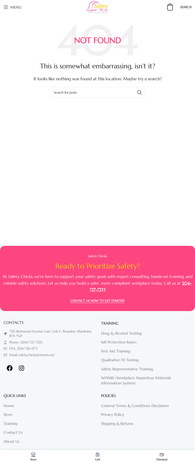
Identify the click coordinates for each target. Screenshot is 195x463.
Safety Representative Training (127, 369)
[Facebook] (9, 368)
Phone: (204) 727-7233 (25, 342)
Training (10, 423)
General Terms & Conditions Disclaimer (135, 405)
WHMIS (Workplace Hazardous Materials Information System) (136, 380)
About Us (12, 441)
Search (185, 7)
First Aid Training (115, 351)
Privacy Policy (112, 414)
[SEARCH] (139, 92)
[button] (170, 6)
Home (9, 405)
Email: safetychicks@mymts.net (32, 355)
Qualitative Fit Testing (120, 359)
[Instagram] (21, 368)
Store (8, 414)
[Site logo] (97, 6)
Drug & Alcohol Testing (121, 333)
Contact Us (13, 432)
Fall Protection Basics (118, 342)
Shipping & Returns (117, 423)
